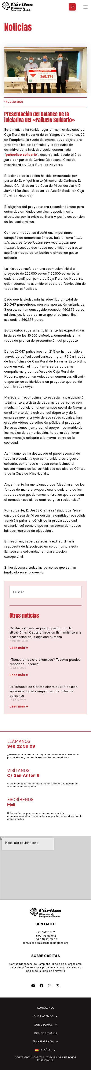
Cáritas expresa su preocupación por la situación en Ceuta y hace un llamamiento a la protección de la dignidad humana (45, 632)
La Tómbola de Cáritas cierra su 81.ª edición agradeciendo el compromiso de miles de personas (43, 691)
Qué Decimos (43, 1025)
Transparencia (43, 1041)
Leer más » (19, 648)
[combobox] (45, 592)
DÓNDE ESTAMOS (45, 1033)
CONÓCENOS (45, 1008)
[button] (85, 6)
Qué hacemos (43, 1016)
